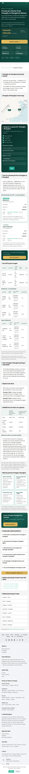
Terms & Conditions (7, 737)
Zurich (23, 744)
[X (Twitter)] (9, 639)
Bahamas (25, 634)
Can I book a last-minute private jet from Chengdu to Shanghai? (13, 555)
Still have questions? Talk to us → (14, 573)
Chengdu (12, 57)
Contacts (4, 652)
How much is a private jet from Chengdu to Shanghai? (14, 535)
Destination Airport (9, 150)
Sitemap (4, 735)
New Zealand (10, 709)
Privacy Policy (5, 734)
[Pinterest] (19, 639)
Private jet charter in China (11, 588)
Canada (8, 636)
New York (8, 746)
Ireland (13, 699)
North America (5, 674)
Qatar (13, 704)
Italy (23, 697)
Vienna (3, 746)
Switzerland (20, 636)
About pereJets (6, 648)
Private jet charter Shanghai (11, 586)
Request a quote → (14, 41)
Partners (17, 634)
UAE (12, 636)
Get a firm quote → (14, 257)
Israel (17, 704)
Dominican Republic (7, 692)
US (21, 634)
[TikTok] (17, 639)
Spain (3, 699)
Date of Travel (7, 155)
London (4, 744)
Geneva (19, 744)
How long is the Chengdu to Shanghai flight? (12, 542)
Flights (7, 634)
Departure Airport (8, 145)
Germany (8, 699)
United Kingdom (6, 697)
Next (12, 168)
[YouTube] (14, 639)
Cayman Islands (11, 690)
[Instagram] (11, 639)
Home (2, 67)
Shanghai (17, 57)
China (7, 57)
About (11, 634)
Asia (3, 57)
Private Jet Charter (8, 67)
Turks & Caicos (20, 690)
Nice (15, 744)
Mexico (16, 685)
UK (14, 636)
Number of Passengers (9, 160)
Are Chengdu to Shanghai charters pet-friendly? (13, 561)
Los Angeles (15, 746)
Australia (4, 709)
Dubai (8, 744)
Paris (12, 744)
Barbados (15, 692)
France (12, 697)
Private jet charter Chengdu (11, 584)
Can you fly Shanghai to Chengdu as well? (15, 567)
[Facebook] (6, 639)
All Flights (4, 650)
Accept (11, 771)
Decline (17, 771)
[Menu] (26, 2)
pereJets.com (14, 661)
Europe (3, 672)
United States (5, 685)
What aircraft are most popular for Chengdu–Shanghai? (12, 548)
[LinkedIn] (22, 639)
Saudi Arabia (8, 704)
